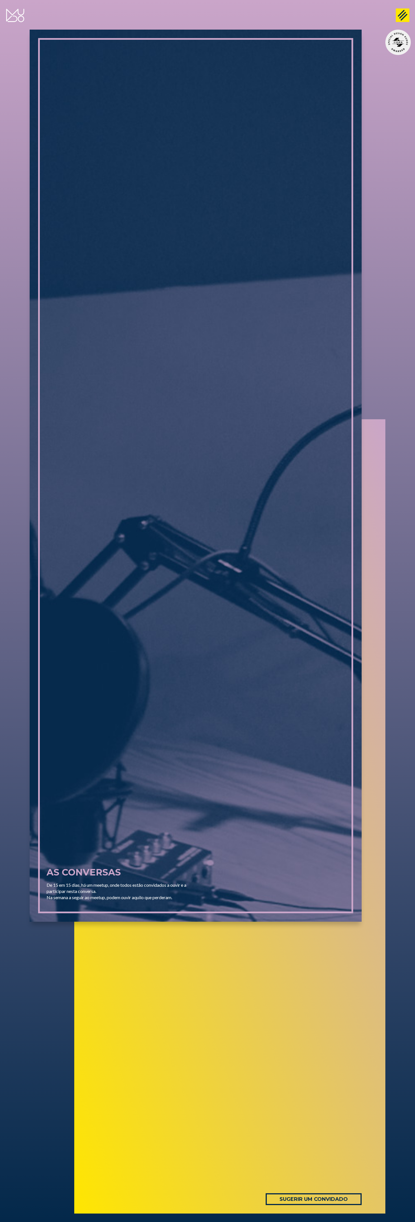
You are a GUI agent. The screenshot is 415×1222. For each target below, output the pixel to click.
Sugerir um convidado (313, 1199)
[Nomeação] (398, 42)
